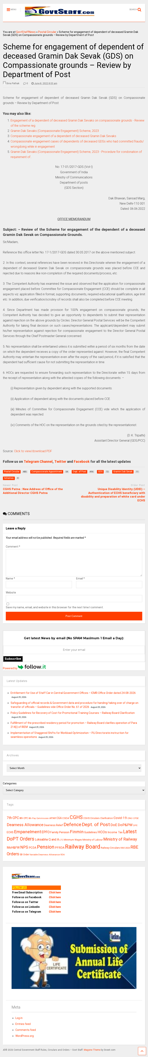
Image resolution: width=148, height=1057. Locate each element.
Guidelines (90, 832)
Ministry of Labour (92, 839)
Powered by (10, 668)
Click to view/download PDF (33, 451)
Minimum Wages (73, 839)
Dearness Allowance (25, 824)
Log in (19, 1018)
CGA (59, 818)
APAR (52, 818)
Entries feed (23, 1023)
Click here (55, 892)
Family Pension (59, 832)
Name (10, 578)
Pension (45, 847)
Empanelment (27, 831)
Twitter (60, 461)
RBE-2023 (125, 847)
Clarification (106, 818)
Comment (13, 546)
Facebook (82, 461)
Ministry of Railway (120, 839)
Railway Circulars (110, 847)
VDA (62, 854)
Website (11, 592)
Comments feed (25, 1029)
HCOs (102, 832)
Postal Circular (47, 31)
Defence (72, 824)
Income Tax (115, 832)
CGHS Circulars (91, 818)
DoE (113, 825)
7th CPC (13, 818)
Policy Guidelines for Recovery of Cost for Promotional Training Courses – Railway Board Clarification (73, 712)
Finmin (77, 831)
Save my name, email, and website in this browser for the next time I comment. (54, 607)
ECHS (10, 832)
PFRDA (60, 847)
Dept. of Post (96, 824)
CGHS (76, 817)
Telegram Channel (38, 461)
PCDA (32, 847)
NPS (24, 847)
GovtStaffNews (26, 31)
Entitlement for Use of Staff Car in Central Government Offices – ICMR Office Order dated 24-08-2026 (73, 692)
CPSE (136, 818)
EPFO (46, 832)
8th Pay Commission (39, 818)
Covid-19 (120, 818)
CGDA (65, 818)
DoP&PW (125, 825)
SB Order (24, 854)
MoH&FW (13, 847)
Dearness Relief (53, 825)
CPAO (130, 818)
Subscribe (13, 659)
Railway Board (82, 846)
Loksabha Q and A (47, 839)
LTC (61, 840)
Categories (10, 783)
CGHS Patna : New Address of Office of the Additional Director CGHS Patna (33, 491)
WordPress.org (24, 1035)
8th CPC (23, 818)
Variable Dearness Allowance (44, 854)
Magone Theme (92, 1050)
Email (80, 578)
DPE (135, 825)
